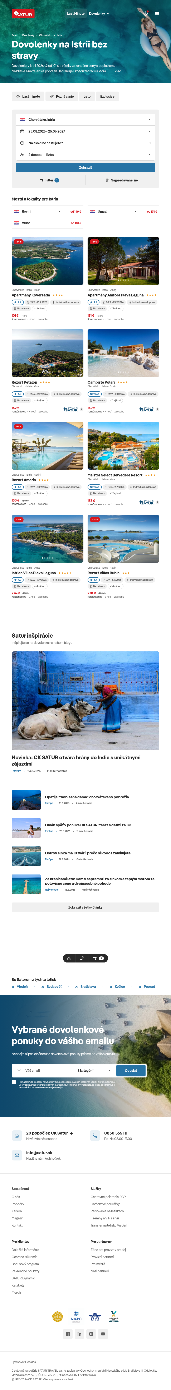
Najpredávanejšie (124, 180)
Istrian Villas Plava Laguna (34, 573)
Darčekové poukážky (105, 1204)
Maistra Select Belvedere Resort (115, 475)
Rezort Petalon (24, 382)
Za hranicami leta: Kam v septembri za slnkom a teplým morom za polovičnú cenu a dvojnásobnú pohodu (100, 881)
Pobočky (18, 1204)
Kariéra (17, 1211)
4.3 (19, 487)
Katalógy (18, 1285)
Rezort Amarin (24, 479)
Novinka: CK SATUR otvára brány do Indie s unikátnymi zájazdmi (76, 760)
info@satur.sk (39, 1152)
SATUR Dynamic (23, 1278)
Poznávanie (65, 96)
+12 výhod (39, 308)
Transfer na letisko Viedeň (109, 1225)
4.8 (19, 394)
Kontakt (17, 1225)
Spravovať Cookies (24, 1362)
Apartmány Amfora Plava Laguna (116, 295)
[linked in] (79, 1334)
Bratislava (88, 986)
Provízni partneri (102, 1257)
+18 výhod (39, 400)
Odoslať (131, 1070)
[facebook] (68, 1334)
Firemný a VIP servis (105, 1218)
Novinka (94, 394)
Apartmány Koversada (31, 295)
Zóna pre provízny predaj (108, 1250)
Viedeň (22, 986)
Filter (51, 180)
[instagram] (91, 1334)
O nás (16, 1197)
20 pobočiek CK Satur (47, 1133)
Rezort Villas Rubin (103, 573)
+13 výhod (115, 308)
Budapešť (54, 986)
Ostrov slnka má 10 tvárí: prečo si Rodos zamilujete (88, 853)
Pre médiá (98, 1264)
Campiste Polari (101, 382)
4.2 (95, 302)
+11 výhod (115, 400)
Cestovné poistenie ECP (108, 1197)
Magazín (18, 1218)
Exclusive (107, 96)
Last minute (31, 96)
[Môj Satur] (145, 13)
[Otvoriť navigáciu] (157, 13)
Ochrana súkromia (24, 1257)
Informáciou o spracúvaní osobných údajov (41, 1087)
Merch (16, 1292)
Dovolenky (97, 13)
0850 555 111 (115, 1133)
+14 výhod (39, 586)
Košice (119, 986)
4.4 (19, 302)
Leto (87, 96)
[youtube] (103, 1334)
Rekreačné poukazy (25, 1271)
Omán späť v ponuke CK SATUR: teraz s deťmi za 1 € (88, 825)
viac (118, 71)
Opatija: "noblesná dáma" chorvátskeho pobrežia (87, 797)
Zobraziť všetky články (85, 907)
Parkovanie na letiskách (107, 1211)
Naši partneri (100, 1271)
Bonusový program (25, 1264)
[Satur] (23, 13)
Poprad (149, 986)
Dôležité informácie (25, 1250)
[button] (85, 119)
